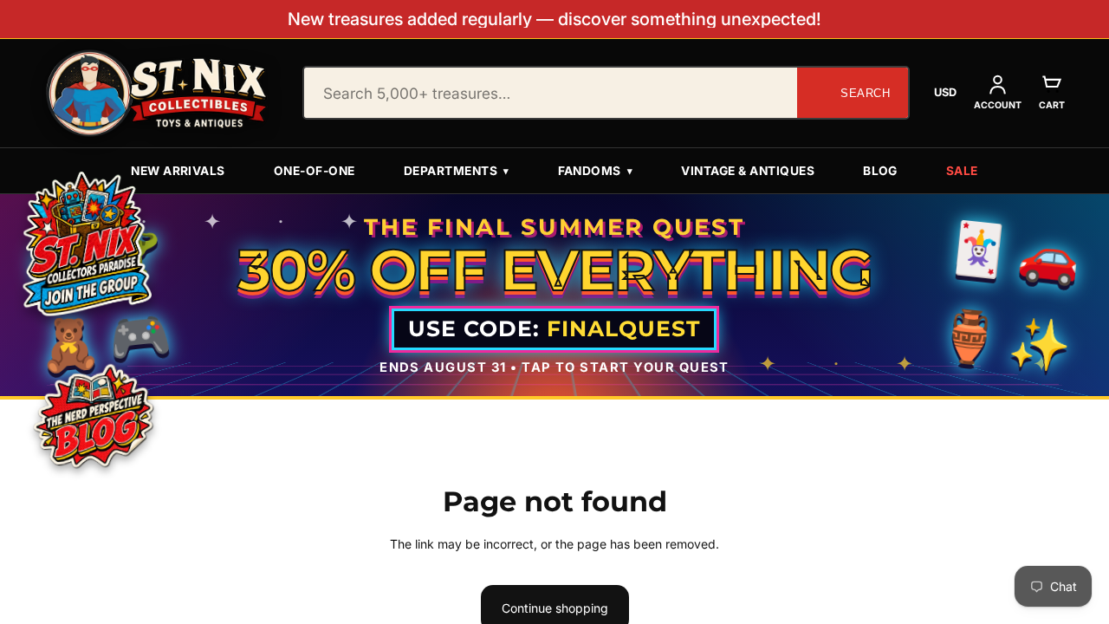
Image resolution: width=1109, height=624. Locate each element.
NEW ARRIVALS (178, 171)
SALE (962, 171)
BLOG (880, 171)
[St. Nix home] (156, 93)
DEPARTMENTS (456, 171)
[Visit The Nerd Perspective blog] (94, 418)
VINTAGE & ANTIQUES (747, 171)
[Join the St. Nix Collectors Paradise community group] (85, 242)
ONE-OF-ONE (314, 171)
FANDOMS (595, 171)
